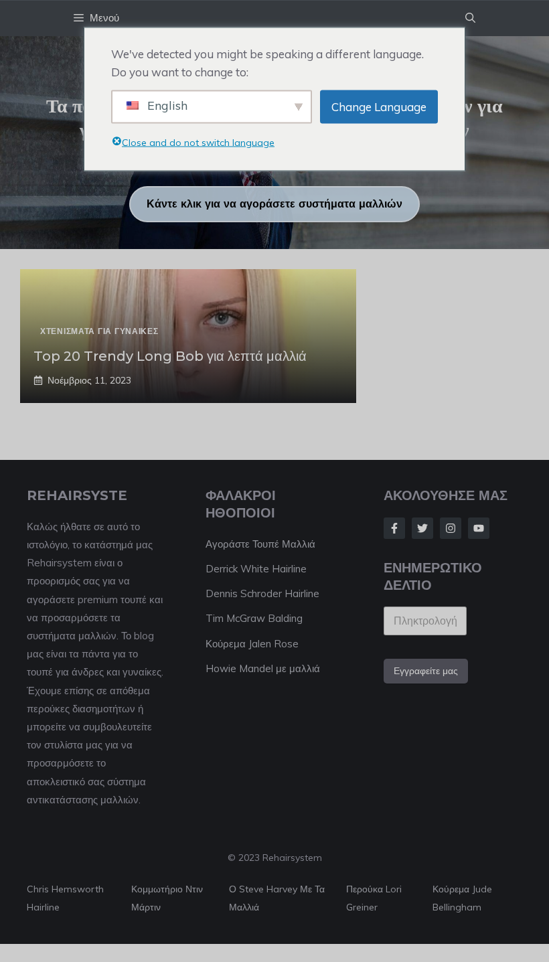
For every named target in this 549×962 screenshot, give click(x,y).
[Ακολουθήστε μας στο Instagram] (450, 528)
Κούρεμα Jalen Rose (252, 643)
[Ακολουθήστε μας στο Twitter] (422, 528)
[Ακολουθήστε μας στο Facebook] (394, 528)
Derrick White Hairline (256, 568)
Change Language (378, 107)
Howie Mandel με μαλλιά (263, 668)
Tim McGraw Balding (254, 618)
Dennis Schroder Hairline (262, 593)
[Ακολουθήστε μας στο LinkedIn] (478, 528)
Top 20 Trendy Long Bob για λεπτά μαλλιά (170, 356)
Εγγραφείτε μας (426, 671)
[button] (470, 18)
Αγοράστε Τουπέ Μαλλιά (260, 544)
